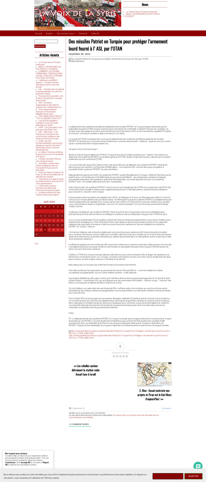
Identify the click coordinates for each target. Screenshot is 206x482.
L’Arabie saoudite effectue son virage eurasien (48, 160)
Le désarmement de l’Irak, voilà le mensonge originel (48, 193)
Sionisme (83, 33)
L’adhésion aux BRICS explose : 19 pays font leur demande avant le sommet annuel (47, 83)
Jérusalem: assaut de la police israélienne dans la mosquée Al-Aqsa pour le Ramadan (47, 166)
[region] (103, 475)
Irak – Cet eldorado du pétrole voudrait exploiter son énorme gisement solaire (50, 91)
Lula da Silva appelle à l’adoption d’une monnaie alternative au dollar (47, 123)
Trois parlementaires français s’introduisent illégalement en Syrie (46, 111)
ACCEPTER (193, 476)
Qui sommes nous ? (66, 33)
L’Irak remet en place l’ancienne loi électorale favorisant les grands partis (48, 188)
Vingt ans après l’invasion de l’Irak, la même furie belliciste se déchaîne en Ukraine (49, 174)
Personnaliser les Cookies (168, 476)
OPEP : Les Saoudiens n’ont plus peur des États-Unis (49, 128)
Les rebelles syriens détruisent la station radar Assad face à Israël (86, 370)
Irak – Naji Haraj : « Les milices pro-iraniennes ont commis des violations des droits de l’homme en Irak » (48, 135)
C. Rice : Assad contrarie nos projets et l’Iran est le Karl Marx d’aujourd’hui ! (155, 394)
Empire (49, 33)
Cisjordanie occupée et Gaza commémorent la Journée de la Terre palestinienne (49, 181)
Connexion (166, 408)
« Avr (36, 243)
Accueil (38, 33)
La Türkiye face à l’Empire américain (141, 12)
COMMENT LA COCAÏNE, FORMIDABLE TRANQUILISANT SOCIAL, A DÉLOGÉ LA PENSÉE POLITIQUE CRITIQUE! (49, 74)
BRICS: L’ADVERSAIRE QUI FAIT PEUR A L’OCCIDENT (48, 68)
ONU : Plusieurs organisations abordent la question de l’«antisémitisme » (49, 105)
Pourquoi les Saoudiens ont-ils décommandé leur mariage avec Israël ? (49, 98)
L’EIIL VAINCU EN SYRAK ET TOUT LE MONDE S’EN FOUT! (49, 117)
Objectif (95, 33)
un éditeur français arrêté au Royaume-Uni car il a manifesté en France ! (49, 154)
